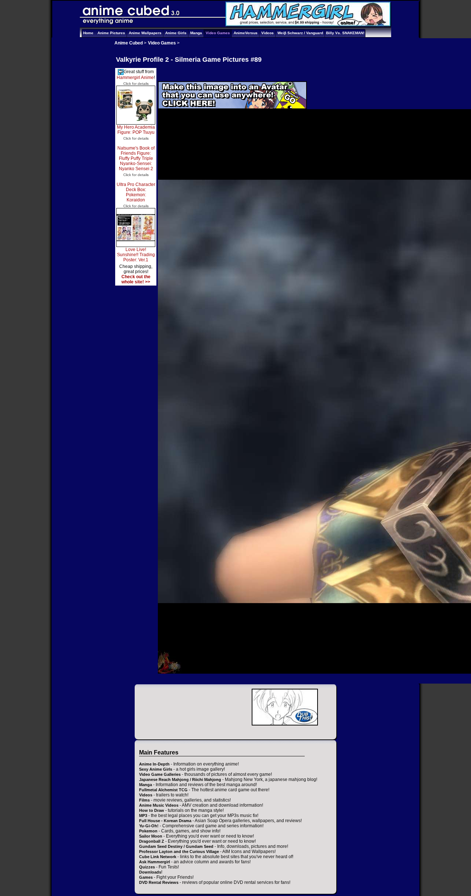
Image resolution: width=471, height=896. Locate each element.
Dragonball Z (151, 841)
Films (144, 800)
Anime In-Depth (154, 764)
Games (146, 877)
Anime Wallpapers (145, 33)
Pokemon (148, 831)
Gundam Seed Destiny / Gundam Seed (176, 846)
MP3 (143, 815)
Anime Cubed (128, 43)
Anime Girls (176, 33)
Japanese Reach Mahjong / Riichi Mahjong (180, 779)
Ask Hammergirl (154, 862)
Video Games (218, 33)
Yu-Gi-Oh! (149, 826)
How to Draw (151, 810)
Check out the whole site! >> (135, 279)
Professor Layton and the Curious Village (179, 851)
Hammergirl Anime (135, 77)
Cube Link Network (157, 856)
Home (88, 33)
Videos (267, 33)
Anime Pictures (111, 33)
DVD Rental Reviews (158, 882)
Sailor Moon (150, 836)
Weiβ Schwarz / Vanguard (300, 33)
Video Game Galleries (160, 774)
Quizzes (147, 867)
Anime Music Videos (158, 805)
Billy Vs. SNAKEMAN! (345, 33)
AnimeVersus (246, 33)
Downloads (150, 872)
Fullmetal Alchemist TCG (163, 790)
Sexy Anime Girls (155, 769)
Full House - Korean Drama (165, 820)
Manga (196, 33)
